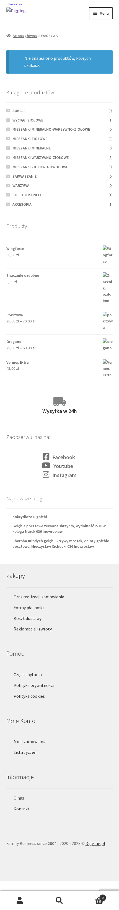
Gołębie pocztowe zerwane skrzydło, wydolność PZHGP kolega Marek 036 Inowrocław (59, 528)
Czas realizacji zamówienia (39, 596)
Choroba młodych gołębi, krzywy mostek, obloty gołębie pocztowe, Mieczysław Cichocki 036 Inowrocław (60, 543)
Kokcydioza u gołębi (29, 516)
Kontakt (22, 808)
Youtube (63, 465)
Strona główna (25, 35)
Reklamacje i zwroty (33, 629)
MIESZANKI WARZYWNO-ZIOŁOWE (40, 157)
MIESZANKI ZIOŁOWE (29, 138)
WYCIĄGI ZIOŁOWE (27, 120)
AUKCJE (18, 110)
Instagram (64, 475)
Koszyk (91, 896)
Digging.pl (95, 843)
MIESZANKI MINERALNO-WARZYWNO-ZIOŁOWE (51, 129)
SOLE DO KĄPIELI (26, 194)
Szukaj (59, 900)
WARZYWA (20, 185)
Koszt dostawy (28, 618)
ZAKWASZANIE (24, 176)
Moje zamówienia (30, 741)
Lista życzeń (25, 752)
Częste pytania (28, 674)
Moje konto (20, 900)
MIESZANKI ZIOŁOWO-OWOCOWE (40, 166)
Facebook (63, 457)
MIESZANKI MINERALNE (31, 148)
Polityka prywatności (34, 685)
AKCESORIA (22, 204)
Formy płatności (29, 607)
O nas (19, 798)
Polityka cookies (29, 696)
